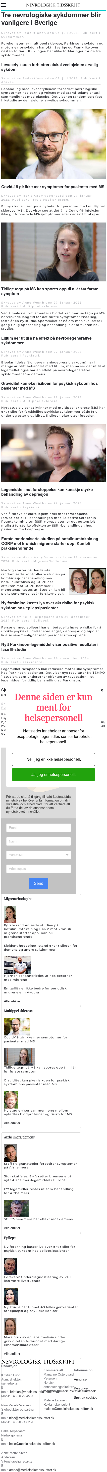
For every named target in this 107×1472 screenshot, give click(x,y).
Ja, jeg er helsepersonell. (53, 774)
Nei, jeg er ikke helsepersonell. (53, 759)
